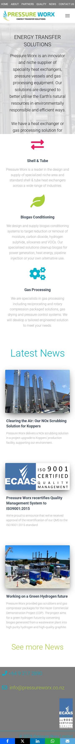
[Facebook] (7, 741)
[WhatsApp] (52, 741)
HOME (4, 4)
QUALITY (41, 4)
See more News (37, 647)
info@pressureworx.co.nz (37, 688)
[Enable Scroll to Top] (66, 735)
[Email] (67, 741)
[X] (22, 741)
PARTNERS (27, 4)
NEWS (52, 4)
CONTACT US (66, 4)
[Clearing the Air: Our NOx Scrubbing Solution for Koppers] (37, 391)
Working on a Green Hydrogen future (37, 596)
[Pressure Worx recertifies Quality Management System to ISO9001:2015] (37, 476)
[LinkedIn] (37, 741)
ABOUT (15, 4)
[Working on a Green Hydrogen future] (37, 567)
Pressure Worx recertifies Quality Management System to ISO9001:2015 (34, 503)
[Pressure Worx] (30, 15)
